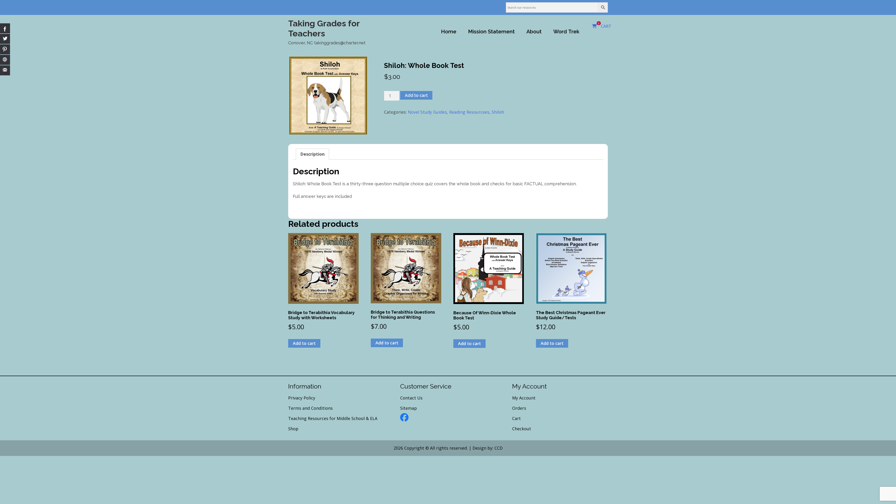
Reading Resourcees (469, 112)
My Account (524, 398)
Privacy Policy (301, 398)
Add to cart (416, 95)
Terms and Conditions (310, 408)
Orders (519, 408)
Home (448, 31)
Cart (516, 418)
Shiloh (498, 112)
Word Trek (566, 31)
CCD (498, 448)
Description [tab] (312, 154)
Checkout (521, 428)
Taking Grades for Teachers (324, 28)
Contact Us (411, 398)
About (534, 31)
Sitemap (408, 408)
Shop (293, 428)
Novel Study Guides (427, 112)
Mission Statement (491, 31)
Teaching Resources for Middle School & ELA (332, 418)
